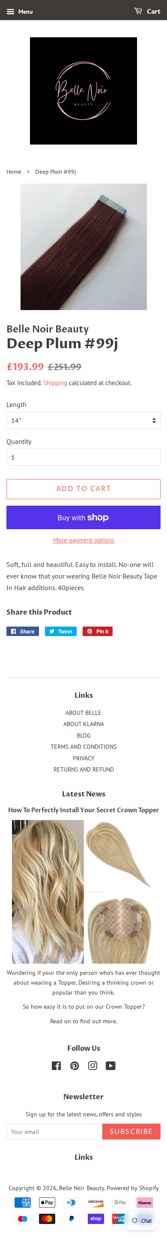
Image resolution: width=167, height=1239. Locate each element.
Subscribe (131, 1132)
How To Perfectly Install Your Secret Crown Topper (83, 810)
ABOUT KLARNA (83, 724)
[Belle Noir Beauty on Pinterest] (74, 1067)
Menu (25, 11)
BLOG (84, 735)
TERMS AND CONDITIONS (83, 747)
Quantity (18, 441)
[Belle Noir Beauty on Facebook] (56, 1067)
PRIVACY (84, 758)
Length (16, 404)
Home (13, 172)
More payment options (83, 540)
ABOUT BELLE (83, 713)
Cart (153, 12)
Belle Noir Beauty (81, 1188)
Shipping (55, 383)
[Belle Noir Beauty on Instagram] (92, 1067)
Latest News (83, 794)
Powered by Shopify (133, 1188)
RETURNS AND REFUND (84, 769)
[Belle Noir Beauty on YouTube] (111, 1067)
